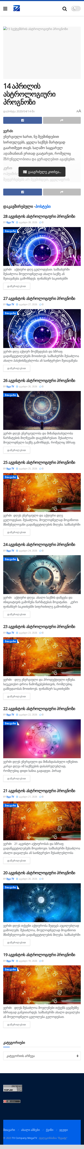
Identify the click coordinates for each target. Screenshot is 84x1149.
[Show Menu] (5, 8)
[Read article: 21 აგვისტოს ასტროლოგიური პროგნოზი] (42, 820)
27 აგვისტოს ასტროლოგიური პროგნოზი (39, 298)
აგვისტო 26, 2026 (27, 386)
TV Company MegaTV (24, 1137)
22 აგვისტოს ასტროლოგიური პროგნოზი (39, 708)
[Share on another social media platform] (62, 120)
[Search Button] (64, 8)
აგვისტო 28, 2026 (27, 222)
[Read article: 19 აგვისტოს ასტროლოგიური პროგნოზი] (42, 984)
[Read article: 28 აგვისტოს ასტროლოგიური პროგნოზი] (42, 246)
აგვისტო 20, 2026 (27, 878)
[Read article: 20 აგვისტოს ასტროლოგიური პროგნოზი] (42, 902)
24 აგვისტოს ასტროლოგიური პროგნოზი (39, 544)
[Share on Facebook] (22, 120)
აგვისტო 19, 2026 (27, 960)
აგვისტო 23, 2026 (27, 632)
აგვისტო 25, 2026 (27, 468)
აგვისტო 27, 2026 (27, 304)
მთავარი (10, 231)
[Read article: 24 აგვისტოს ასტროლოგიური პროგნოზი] (42, 574)
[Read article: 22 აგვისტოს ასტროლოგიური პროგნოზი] (42, 738)
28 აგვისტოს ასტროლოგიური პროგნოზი (39, 216)
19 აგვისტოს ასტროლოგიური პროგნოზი (39, 954)
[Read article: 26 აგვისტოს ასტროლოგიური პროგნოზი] (42, 410)
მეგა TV (10, 222)
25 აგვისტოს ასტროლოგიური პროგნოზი (39, 462)
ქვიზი (49, 1130)
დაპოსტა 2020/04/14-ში (19, 111)
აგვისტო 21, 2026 (27, 796)
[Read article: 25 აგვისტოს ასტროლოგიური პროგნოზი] (42, 492)
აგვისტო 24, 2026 (27, 550)
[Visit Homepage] (17, 8)
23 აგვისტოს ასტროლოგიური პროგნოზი (39, 626)
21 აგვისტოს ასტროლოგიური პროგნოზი (39, 790)
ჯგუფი (63, 1130)
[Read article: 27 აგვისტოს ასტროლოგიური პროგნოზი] (42, 328)
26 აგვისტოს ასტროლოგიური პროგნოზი (39, 380)
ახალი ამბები (30, 1130)
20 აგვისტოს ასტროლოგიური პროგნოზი (39, 872)
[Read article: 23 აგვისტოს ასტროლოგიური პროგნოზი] (42, 656)
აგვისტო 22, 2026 (27, 714)
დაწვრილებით (18, 286)
